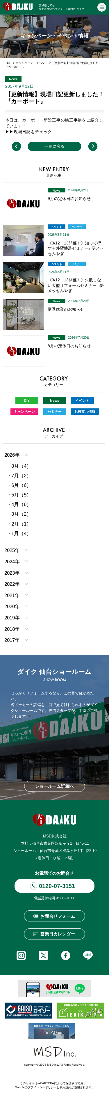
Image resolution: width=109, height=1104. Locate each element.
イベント (56, 226)
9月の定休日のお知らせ (69, 198)
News (56, 190)
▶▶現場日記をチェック (28, 131)
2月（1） (21, 524)
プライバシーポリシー (42, 1087)
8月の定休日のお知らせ (69, 346)
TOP (8, 63)
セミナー (77, 226)
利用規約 (65, 1087)
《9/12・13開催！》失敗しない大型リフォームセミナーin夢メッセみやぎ (76, 285)
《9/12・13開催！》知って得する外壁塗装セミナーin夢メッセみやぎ (76, 248)
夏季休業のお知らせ (66, 309)
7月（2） (21, 475)
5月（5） (21, 495)
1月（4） (21, 533)
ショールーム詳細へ (54, 786)
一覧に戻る (54, 146)
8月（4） (21, 466)
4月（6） (21, 504)
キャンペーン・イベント (32, 63)
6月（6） (21, 485)
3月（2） (21, 514)
